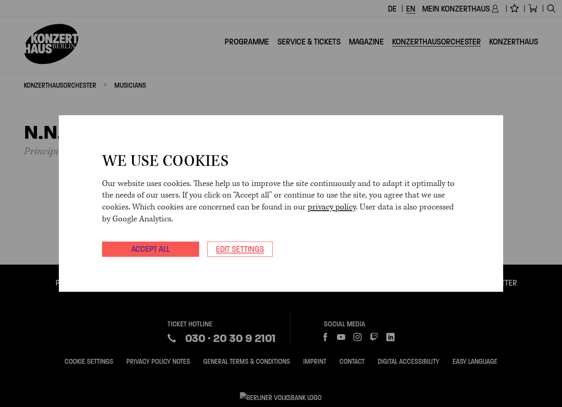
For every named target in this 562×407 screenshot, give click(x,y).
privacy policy (332, 207)
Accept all (150, 249)
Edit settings (240, 249)
